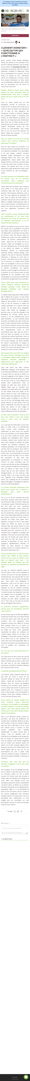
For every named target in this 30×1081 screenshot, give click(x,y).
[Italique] (4, 833)
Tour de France (15, 1079)
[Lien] (17, 833)
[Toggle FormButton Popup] (26, 1077)
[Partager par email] (21, 811)
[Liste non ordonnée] (12, 833)
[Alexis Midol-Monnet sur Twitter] (19, 42)
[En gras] (3, 833)
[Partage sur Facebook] (15, 811)
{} (19, 832)
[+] (21, 832)
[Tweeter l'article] (18, 811)
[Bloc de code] (15, 833)
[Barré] (8, 833)
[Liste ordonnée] (10, 833)
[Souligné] (6, 833)
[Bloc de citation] (14, 833)
